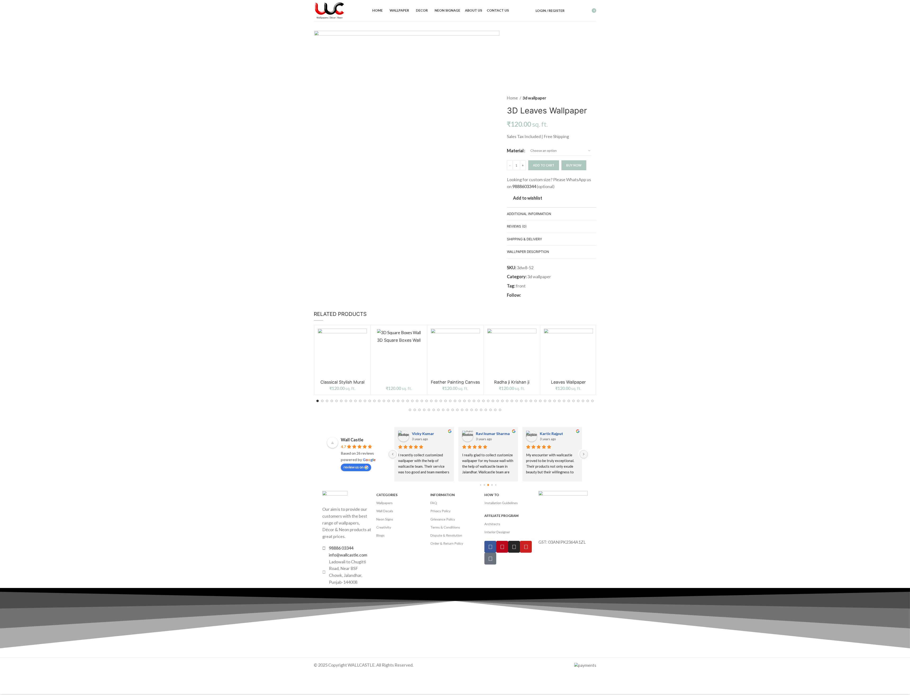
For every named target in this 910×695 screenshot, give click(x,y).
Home (513, 97)
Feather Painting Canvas (455, 382)
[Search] (571, 10)
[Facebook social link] (525, 295)
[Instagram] (514, 547)
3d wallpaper (534, 97)
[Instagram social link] (530, 295)
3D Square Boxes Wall (399, 340)
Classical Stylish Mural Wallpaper (342, 384)
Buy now (574, 165)
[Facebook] (490, 547)
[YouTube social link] (535, 295)
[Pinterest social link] (541, 295)
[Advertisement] (544, 62)
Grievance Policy (442, 519)
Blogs (380, 535)
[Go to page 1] (484, 485)
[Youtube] (526, 547)
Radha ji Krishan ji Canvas (511, 384)
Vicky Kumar (423, 433)
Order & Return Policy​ (446, 543)
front (521, 285)
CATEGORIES (386, 495)
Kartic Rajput (551, 433)
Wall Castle (352, 439)
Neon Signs (384, 519)
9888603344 (524, 186)
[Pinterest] (502, 547)
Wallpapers (384, 503)
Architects (492, 524)
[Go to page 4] (495, 485)
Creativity (383, 527)
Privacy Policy (440, 511)
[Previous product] (584, 66)
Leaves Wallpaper (568, 382)
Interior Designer (497, 532)
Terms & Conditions (445, 527)
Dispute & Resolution (446, 535)
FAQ (433, 503)
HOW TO (491, 495)
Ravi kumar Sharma (493, 433)
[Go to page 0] (480, 485)
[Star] (490, 559)
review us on (354, 467)
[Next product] (594, 66)
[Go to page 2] (488, 485)
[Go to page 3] (492, 485)
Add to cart (543, 165)
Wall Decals (384, 511)
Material (515, 150)
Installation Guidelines (501, 503)
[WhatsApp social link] (546, 295)
